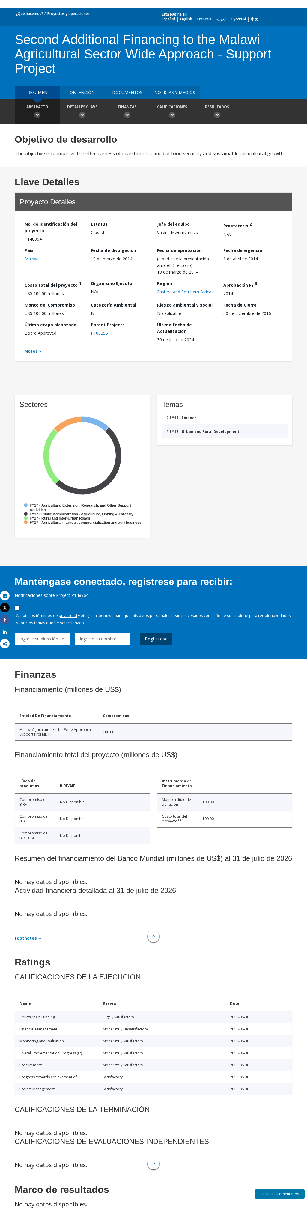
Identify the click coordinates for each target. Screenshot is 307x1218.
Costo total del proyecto (53, 284)
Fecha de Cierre (240, 305)
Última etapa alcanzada (50, 324)
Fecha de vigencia (242, 250)
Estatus (99, 224)
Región (164, 283)
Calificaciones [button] (172, 106)
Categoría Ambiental (113, 305)
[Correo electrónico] (5, 596)
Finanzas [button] (127, 106)
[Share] (5, 620)
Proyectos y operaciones (68, 13)
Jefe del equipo (173, 224)
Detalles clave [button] (82, 106)
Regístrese (156, 639)
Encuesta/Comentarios (280, 1193)
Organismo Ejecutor (112, 283)
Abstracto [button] (37, 106)
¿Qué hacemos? (29, 13)
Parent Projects (108, 324)
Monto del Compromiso (50, 305)
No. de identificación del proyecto (51, 227)
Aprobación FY (240, 284)
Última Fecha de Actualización (174, 328)
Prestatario (237, 225)
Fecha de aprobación (179, 250)
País (29, 250)
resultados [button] (217, 106)
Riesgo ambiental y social (185, 305)
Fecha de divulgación (113, 250)
